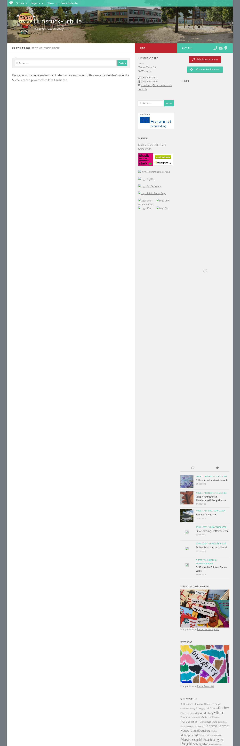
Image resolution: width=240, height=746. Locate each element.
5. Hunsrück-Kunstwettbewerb (212, 480)
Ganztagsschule (208, 721)
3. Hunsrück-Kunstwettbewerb (197, 704)
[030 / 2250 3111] (215, 48)
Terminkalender (69, 3)
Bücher (223, 708)
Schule (20, 3)
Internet (201, 726)
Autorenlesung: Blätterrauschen (212, 531)
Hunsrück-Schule (57, 21)
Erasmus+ (185, 717)
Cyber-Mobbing (204, 713)
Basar (218, 704)
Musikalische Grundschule (212, 735)
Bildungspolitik (202, 708)
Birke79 (214, 708)
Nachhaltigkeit (214, 740)
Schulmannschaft (215, 745)
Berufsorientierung (187, 709)
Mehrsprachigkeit (191, 735)
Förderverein (190, 721)
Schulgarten (200, 744)
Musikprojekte (192, 739)
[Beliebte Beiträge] (217, 468)
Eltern (50, 3)
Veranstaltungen (217, 527)
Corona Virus (188, 713)
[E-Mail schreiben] (221, 48)
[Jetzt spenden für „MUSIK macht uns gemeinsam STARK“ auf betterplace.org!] (163, 164)
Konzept (211, 726)
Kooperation (189, 730)
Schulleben (221, 476)
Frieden (217, 717)
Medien (214, 731)
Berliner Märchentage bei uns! (211, 547)
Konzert (223, 726)
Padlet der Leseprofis (208, 629)
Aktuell (199, 476)
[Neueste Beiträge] (192, 468)
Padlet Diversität (205, 686)
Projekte (35, 3)
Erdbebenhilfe (196, 717)
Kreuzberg (204, 730)
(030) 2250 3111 (149, 77)
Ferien (205, 717)
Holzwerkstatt (192, 726)
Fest (210, 717)
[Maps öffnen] (226, 48)
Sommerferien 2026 (206, 514)
